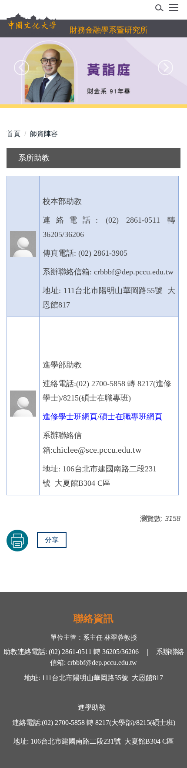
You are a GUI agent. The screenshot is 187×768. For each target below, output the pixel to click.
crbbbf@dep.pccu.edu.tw (102, 662)
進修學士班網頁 (70, 416)
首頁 (13, 133)
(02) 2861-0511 (69, 651)
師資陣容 (44, 133)
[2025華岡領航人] (93, 70)
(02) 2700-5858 (63, 722)
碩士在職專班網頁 (131, 416)
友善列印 (17, 540)
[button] (162, 9)
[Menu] (173, 10)
